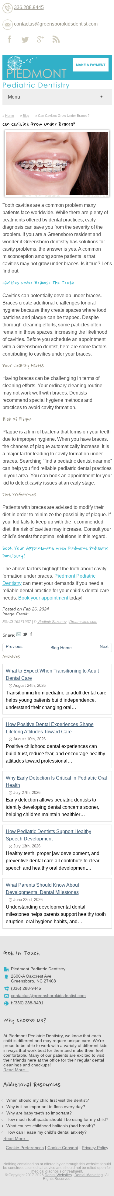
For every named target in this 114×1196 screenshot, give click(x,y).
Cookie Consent (62, 1147)
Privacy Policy (95, 1147)
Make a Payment (90, 65)
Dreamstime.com (83, 622)
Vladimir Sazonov (52, 622)
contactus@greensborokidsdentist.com (56, 23)
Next (104, 646)
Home (9, 115)
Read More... (16, 1069)
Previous (14, 646)
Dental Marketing (88, 1175)
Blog (26, 115)
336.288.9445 (29, 7)
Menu (14, 96)
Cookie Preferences (25, 1147)
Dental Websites (58, 1175)
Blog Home (61, 647)
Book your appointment (43, 597)
